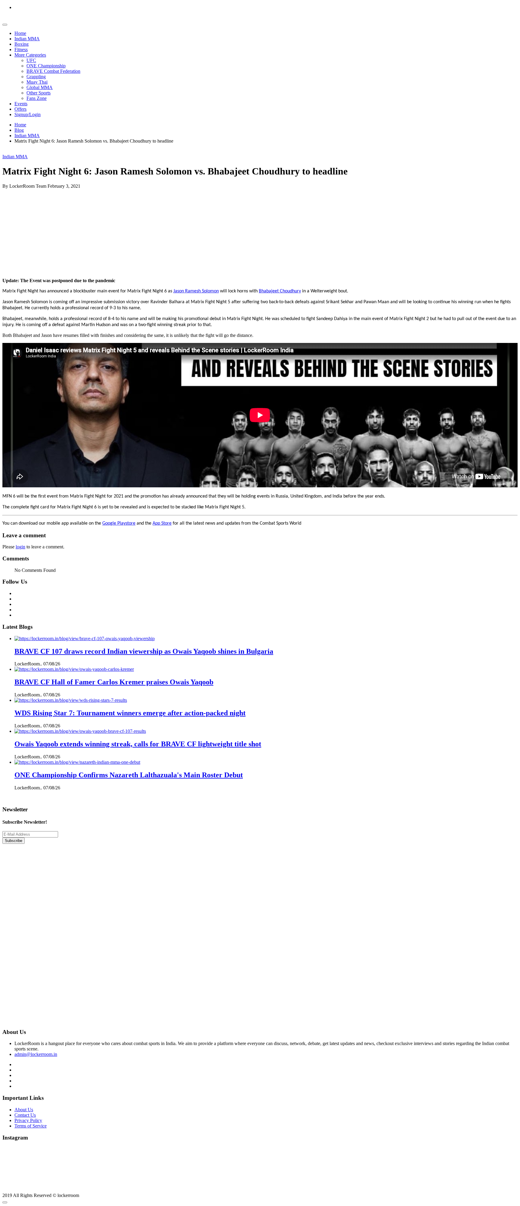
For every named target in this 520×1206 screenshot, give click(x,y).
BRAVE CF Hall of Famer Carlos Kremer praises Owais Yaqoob (113, 682)
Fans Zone (36, 98)
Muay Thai (37, 82)
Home (20, 33)
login (20, 546)
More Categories (30, 54)
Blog (19, 130)
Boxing (21, 44)
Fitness (21, 49)
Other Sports (38, 92)
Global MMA (39, 87)
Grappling (36, 76)
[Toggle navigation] (4, 25)
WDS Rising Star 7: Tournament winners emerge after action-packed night (130, 713)
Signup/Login (27, 114)
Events (20, 103)
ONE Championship (46, 65)
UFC (31, 60)
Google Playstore (118, 523)
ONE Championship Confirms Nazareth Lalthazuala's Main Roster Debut (128, 775)
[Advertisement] (183, 231)
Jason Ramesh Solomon (196, 291)
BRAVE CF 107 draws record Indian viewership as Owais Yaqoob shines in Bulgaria (143, 651)
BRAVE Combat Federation (53, 71)
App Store (162, 523)
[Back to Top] (4, 1202)
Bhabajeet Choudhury (280, 291)
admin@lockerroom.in (35, 1054)
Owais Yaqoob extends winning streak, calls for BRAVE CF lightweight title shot (137, 744)
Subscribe (13, 840)
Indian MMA (27, 38)
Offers (20, 109)
